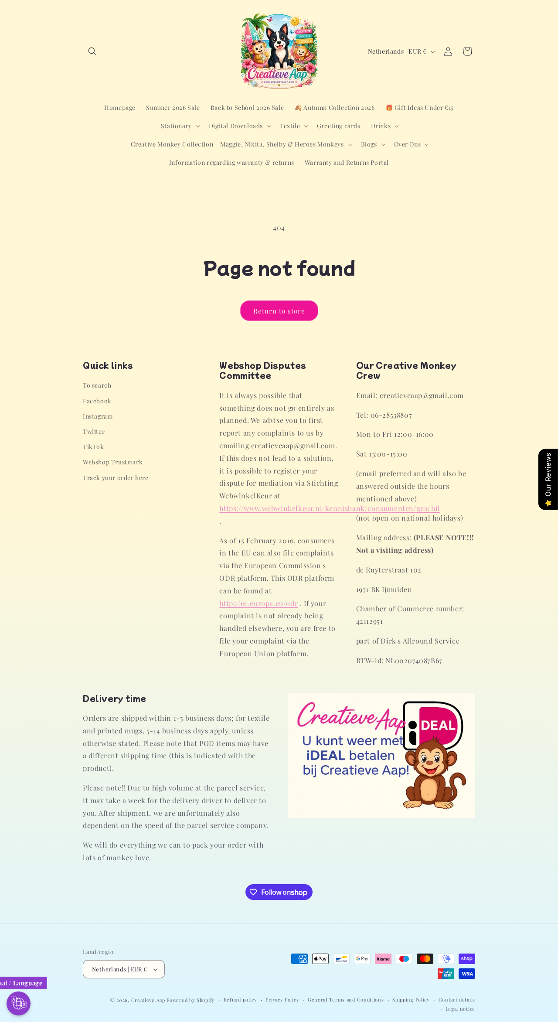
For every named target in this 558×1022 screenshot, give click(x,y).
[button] (92, 51)
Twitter (94, 431)
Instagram (97, 416)
